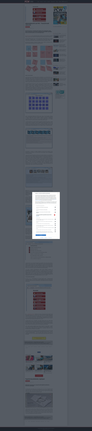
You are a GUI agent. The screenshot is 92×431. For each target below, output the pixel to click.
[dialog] (46, 215)
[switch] (55, 207)
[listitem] (46, 205)
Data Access (46, 237)
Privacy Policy (50, 237)
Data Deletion (41, 237)
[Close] (58, 193)
